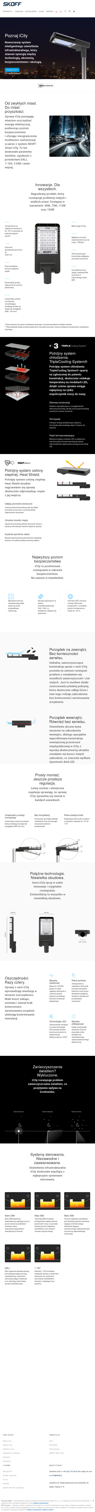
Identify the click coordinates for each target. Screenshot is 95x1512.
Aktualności (31, 11)
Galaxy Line (7, 1445)
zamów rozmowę (14, 73)
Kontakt (50, 11)
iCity (51, 1441)
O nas (41, 11)
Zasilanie (6, 1457)
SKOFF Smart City (56, 1453)
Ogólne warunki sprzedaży (13, 1487)
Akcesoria (7, 1461)
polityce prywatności (41, 1503)
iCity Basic (53, 1445)
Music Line (7, 1441)
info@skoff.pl (57, 1475)
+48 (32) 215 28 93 (70, 1471)
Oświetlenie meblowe (11, 1453)
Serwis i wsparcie (9, 1475)
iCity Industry (54, 1449)
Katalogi (19, 11)
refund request (46, 1308)
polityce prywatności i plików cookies (40, 1510)
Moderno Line (8, 1449)
